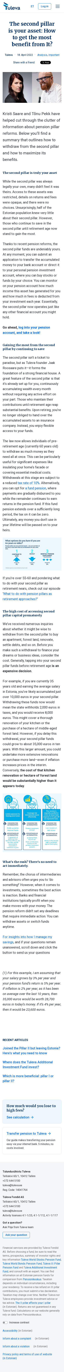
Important (53, 54)
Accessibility (10, 1330)
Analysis (42, 54)
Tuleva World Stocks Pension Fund (41, 1259)
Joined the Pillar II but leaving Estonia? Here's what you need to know (31, 1050)
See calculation (18, 1117)
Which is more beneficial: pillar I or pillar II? (28, 1078)
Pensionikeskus (32, 1279)
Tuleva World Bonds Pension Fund (22, 1263)
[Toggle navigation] (57, 6)
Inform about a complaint (17, 1338)
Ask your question (16, 1234)
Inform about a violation (16, 1346)
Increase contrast (19, 1322)
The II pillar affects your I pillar (33, 1302)
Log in (44, 6)
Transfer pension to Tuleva (27, 1133)
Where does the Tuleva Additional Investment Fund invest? (28, 1064)
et (32, 6)
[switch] (5, 1322)
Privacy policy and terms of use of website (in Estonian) (27, 1356)
